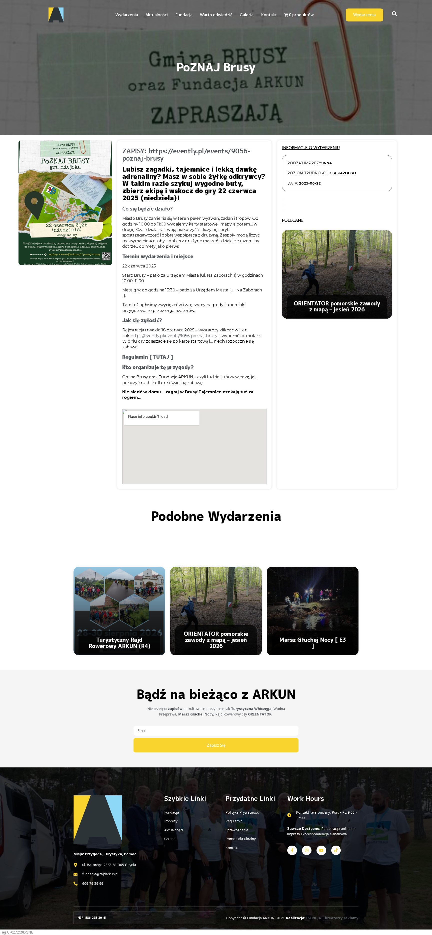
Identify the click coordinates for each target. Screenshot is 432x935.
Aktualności (157, 14)
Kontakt (269, 14)
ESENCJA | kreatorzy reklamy (332, 918)
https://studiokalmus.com (19, 533)
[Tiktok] (336, 850)
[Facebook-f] (292, 850)
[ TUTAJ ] (161, 356)
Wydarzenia (127, 14)
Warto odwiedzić (216, 14)
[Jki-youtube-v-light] (321, 850)
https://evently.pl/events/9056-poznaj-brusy (174, 335)
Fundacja (183, 14)
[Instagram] (307, 850)
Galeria (247, 14)
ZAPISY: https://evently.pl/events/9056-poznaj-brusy (186, 154)
